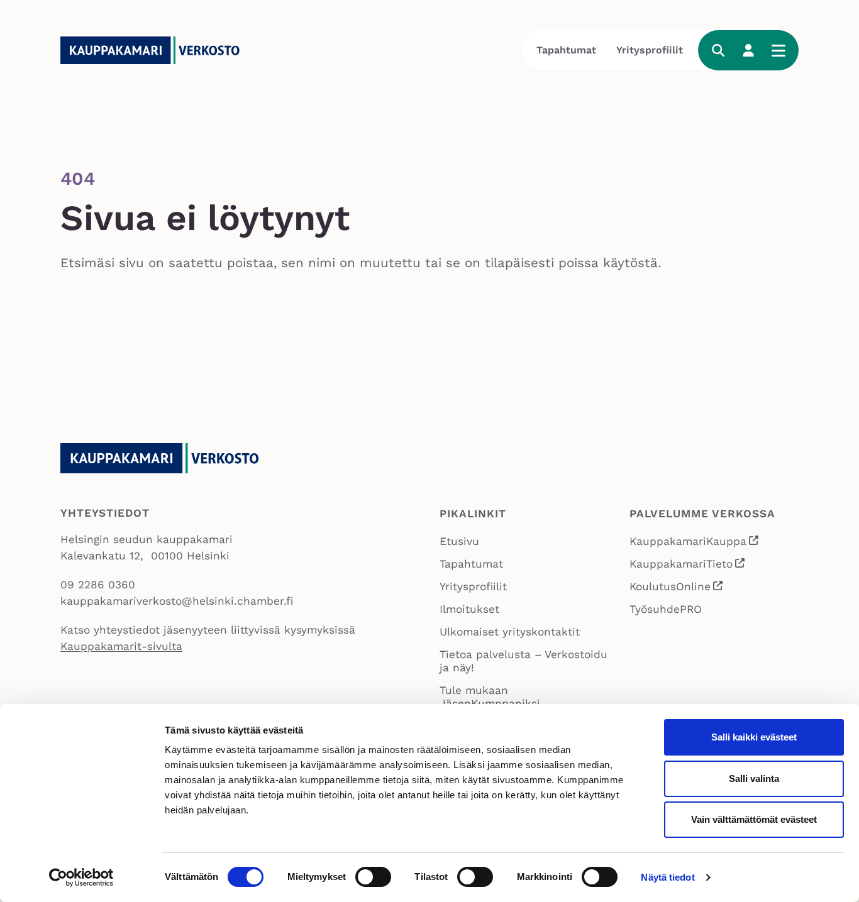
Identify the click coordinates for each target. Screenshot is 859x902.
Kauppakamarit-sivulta (121, 646)
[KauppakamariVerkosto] (154, 50)
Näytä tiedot (667, 877)
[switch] (373, 877)
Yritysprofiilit (649, 50)
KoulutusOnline (676, 588)
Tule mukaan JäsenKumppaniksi (490, 697)
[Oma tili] (748, 50)
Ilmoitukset (469, 609)
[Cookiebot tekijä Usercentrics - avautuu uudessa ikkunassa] (81, 877)
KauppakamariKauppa (694, 542)
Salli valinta (754, 778)
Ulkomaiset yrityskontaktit (510, 631)
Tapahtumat (566, 50)
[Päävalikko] (778, 50)
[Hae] (718, 50)
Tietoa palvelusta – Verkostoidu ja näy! (523, 661)
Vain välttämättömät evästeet (754, 819)
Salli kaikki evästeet (754, 737)
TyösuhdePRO (665, 609)
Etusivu (459, 541)
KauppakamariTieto (687, 565)
